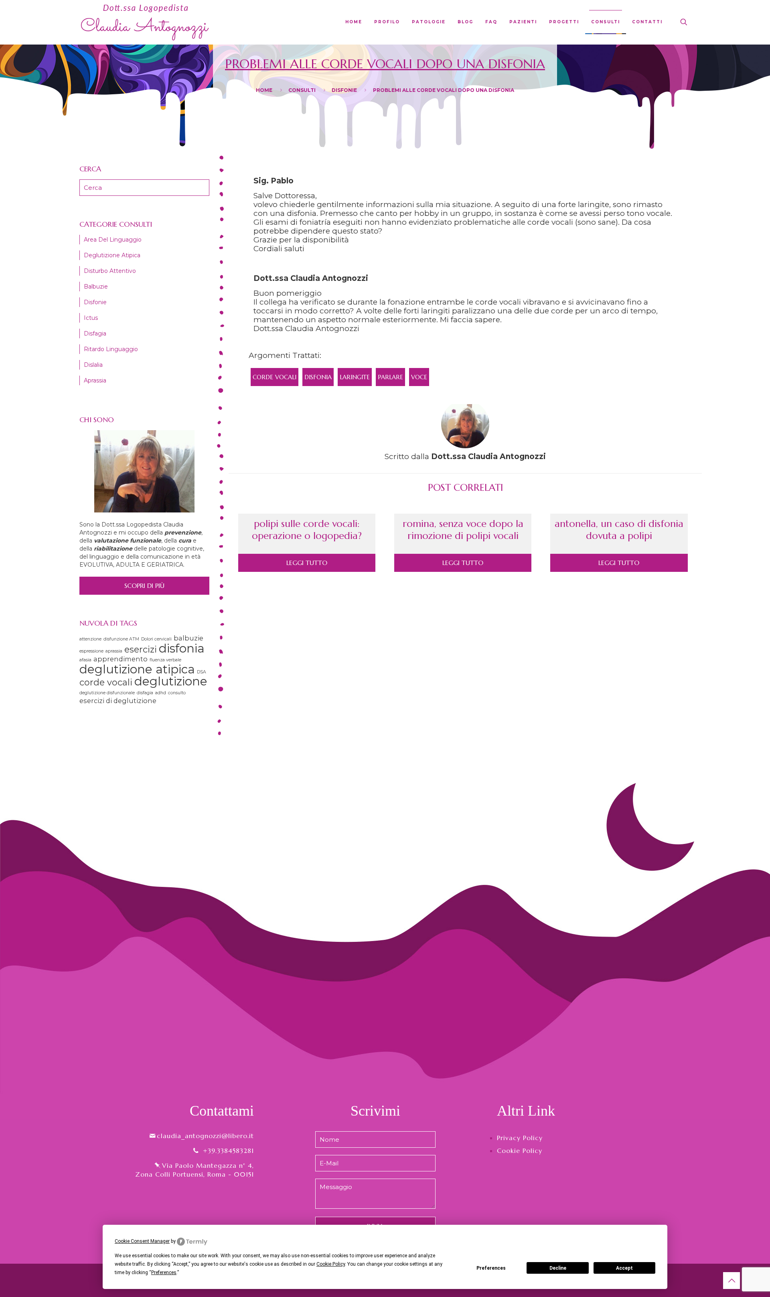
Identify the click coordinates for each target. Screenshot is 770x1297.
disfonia (318, 377)
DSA (201, 672)
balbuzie (188, 638)
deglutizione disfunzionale (107, 692)
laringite (355, 377)
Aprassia (95, 380)
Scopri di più (144, 585)
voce (419, 377)
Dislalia (93, 364)
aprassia (113, 651)
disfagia (145, 692)
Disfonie (344, 90)
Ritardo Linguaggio (111, 349)
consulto (177, 692)
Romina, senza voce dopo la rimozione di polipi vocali (463, 530)
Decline (557, 1268)
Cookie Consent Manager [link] (142, 1241)
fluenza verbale (165, 660)
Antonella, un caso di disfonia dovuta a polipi (619, 530)
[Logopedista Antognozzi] (145, 22)
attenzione (90, 639)
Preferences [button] (163, 1272)
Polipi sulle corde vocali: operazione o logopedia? (307, 530)
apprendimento (120, 659)
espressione (91, 651)
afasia (85, 660)
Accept (624, 1268)
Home (264, 90)
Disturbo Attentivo (110, 270)
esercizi (140, 649)
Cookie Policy (519, 1151)
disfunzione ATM (121, 639)
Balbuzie (96, 286)
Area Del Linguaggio (113, 239)
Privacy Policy (520, 1138)
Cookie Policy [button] (330, 1264)
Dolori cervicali (156, 639)
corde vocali (274, 377)
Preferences (491, 1268)
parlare (390, 377)
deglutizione (170, 681)
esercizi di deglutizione (117, 701)
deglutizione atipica (137, 669)
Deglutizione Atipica (112, 255)
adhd (160, 692)
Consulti (302, 90)
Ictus (91, 317)
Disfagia (95, 333)
